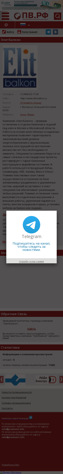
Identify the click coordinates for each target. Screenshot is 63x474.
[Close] (57, 211)
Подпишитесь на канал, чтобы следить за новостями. (31, 246)
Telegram (31, 236)
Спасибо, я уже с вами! (31, 261)
